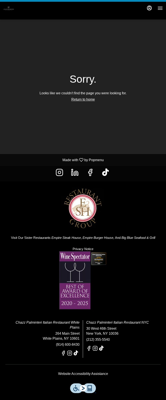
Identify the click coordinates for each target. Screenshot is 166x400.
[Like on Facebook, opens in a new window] (90, 173)
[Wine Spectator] (75, 280)
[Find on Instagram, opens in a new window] (60, 173)
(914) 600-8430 (68, 344)
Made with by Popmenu (53, 160)
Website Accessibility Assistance (83, 374)
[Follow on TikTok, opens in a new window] (106, 173)
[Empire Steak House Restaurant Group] (83, 205)
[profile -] (149, 8)
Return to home (83, 99)
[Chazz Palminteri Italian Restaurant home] (22, 8)
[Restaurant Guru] (99, 258)
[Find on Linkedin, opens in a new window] (75, 173)
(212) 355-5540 (98, 339)
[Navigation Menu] (160, 8)
